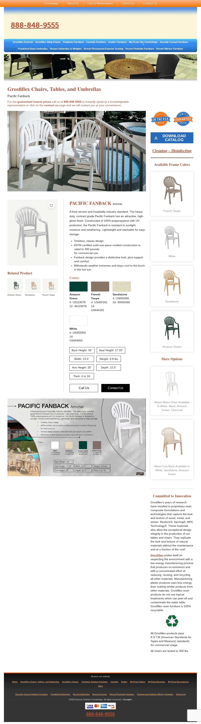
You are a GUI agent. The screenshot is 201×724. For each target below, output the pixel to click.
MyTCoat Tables (137, 682)
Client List (128, 3)
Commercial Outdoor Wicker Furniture (155, 694)
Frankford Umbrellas (60, 694)
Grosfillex (157, 555)
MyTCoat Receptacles (178, 682)
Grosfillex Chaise (70, 682)
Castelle (114, 682)
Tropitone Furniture (73, 42)
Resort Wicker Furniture (169, 48)
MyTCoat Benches (156, 682)
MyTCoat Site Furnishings (143, 42)
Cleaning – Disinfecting (172, 150)
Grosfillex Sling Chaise (48, 42)
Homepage (51, 3)
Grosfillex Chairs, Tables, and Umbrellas (39, 682)
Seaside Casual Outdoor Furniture (31, 694)
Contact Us (150, 3)
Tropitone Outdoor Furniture (94, 682)
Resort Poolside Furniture (139, 48)
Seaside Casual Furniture (174, 42)
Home (15, 682)
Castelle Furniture (96, 42)
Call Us (84, 388)
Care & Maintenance (100, 3)
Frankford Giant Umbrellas (33, 48)
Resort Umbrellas (81, 694)
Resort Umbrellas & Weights (66, 48)
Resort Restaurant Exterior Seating (103, 48)
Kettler (124, 682)
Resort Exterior (99, 694)
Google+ (127, 699)
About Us (73, 3)
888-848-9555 (35, 25)
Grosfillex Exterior (23, 42)
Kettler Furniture (117, 42)
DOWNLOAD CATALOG (174, 138)
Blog (100, 686)
